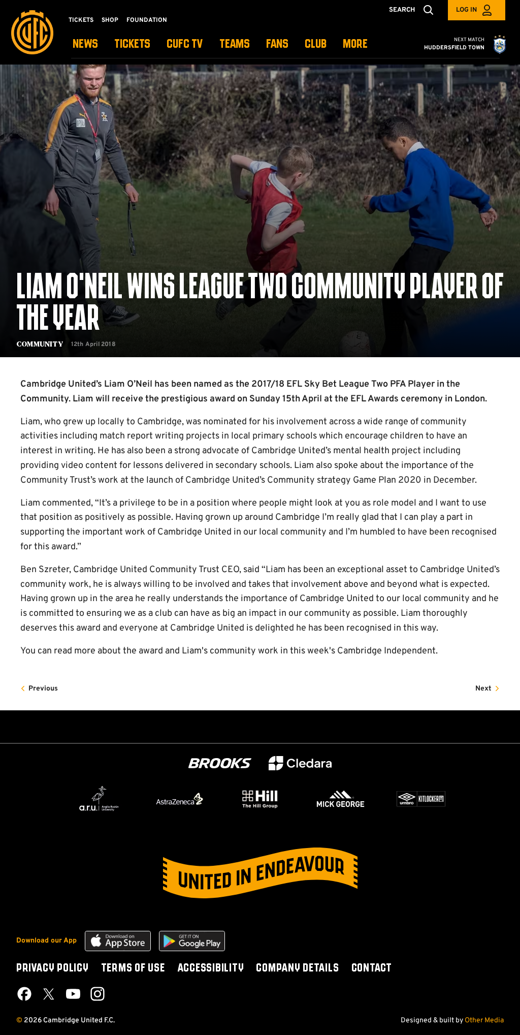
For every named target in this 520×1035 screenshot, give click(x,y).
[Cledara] (300, 763)
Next (483, 688)
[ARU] (99, 799)
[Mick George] (340, 799)
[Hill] (260, 799)
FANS (277, 44)
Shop (110, 20)
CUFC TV (185, 44)
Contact (371, 968)
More (355, 44)
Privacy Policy (52, 968)
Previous (43, 688)
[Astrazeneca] (179, 798)
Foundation (146, 20)
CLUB (316, 44)
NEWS (85, 44)
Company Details (297, 968)
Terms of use (133, 968)
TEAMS (234, 44)
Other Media (484, 1020)
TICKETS (132, 44)
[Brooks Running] (219, 763)
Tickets (81, 20)
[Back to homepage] (32, 32)
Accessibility (210, 968)
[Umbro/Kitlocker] (420, 799)
